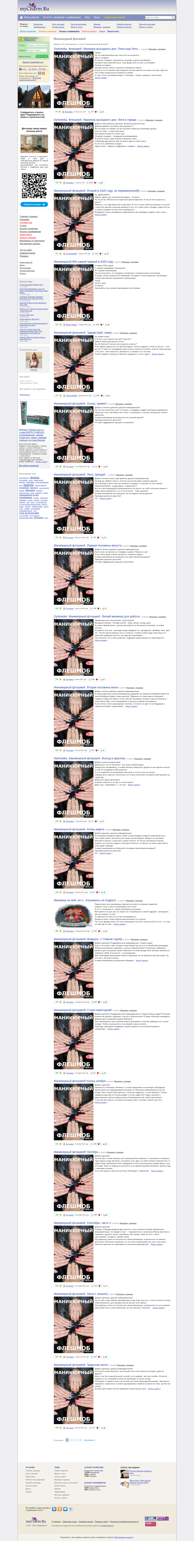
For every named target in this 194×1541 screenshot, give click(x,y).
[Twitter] (65, 1509)
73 (105, 609)
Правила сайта (101, 1521)
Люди (97, 17)
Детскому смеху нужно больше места (34, 129)
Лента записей (31, 17)
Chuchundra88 (71, 254)
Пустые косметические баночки (30, 504)
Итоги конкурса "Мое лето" (30, 319)
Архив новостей (26, 262)
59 (106, 1002)
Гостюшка (70, 467)
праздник (22, 502)
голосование (23, 480)
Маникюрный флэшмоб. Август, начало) (81, 1293)
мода (32, 493)
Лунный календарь (27, 271)
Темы (57, 1467)
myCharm (30, 1467)
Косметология (58, 27)
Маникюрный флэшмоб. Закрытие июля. (81, 1364)
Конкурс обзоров (28, 238)
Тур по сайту (26, 250)
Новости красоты (124, 24)
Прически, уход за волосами (65, 1483)
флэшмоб (39, 518)
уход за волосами (29, 513)
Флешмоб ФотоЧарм (26, 518)
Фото (87, 17)
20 (106, 467)
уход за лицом (34, 515)
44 (106, 931)
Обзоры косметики (28, 31)
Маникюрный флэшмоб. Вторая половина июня (86, 687)
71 (106, 1286)
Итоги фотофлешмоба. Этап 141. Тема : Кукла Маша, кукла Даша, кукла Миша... (34, 291)
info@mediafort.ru (107, 1526)
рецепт (21, 506)
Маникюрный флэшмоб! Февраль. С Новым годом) (88, 939)
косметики (59, 17)
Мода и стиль (76, 27)
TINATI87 (33, 370)
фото (46, 518)
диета (31, 480)
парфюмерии (74, 17)
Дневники (24, 219)
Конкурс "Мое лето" (27, 315)
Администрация (27, 253)
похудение (44, 500)
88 (106, 1215)
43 (105, 1073)
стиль (21, 508)
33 (104, 750)
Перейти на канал (32, 204)
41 (104, 679)
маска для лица (24, 493)
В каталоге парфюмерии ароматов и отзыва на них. (95, 1488)
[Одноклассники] (60, 1509)
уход (34, 511)
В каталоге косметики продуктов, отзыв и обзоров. (93, 1473)
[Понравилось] (59, 112)
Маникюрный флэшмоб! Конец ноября (80, 1081)
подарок (30, 500)
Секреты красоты (124, 27)
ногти (45, 493)
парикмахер (25, 497)
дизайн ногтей (38, 480)
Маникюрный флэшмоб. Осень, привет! (80, 403)
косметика (24, 488)
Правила (24, 256)
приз (27, 502)
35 (105, 538)
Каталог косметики (29, 228)
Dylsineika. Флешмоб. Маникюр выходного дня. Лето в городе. (95, 119)
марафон (39, 490)
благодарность (24, 478)
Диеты (22, 265)
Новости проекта (89, 31)
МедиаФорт (41, 1526)
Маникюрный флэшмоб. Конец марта (79, 829)
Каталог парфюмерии (30, 232)
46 (108, 325)
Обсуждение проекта (30, 244)
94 (109, 396)
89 (102, 183)
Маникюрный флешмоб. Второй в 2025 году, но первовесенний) (96, 190)
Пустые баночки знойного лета (31, 285)
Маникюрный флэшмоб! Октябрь (76, 1152)
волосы (34, 477)
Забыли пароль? (25, 56)
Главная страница (28, 216)
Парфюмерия (40, 27)
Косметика (38, 24)
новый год (38, 493)
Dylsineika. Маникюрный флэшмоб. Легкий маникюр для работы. (97, 616)
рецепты (28, 506)
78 (104, 892)
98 (104, 1428)
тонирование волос (25, 511)
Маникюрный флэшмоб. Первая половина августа (87, 545)
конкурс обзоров (40, 485)
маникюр (30, 490)
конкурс (28, 485)
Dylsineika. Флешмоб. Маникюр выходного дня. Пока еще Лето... (97, 48)
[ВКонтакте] (54, 1509)
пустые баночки (41, 502)
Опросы (23, 273)
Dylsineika (69, 112)
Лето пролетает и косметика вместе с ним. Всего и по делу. (34, 324)
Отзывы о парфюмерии (69, 31)
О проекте (56, 1521)
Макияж (97, 24)
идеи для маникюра (42, 482)
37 (103, 821)
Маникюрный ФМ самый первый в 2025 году (83, 261)
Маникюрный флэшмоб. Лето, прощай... (80, 474)
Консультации (25, 268)
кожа (20, 485)
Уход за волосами (78, 24)
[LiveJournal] (71, 1509)
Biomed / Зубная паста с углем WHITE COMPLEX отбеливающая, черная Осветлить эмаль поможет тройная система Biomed (33, 435)
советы (46, 506)
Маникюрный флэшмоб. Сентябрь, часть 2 (82, 1223)
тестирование (35, 508)
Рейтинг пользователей (35, 1480)
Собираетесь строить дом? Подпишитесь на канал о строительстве (32, 114)
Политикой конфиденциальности (30, 79)
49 (107, 254)
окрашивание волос (29, 495)
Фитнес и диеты (146, 27)
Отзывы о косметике (47, 31)
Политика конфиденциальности (124, 1521)
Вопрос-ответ (113, 31)
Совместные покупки (114, 17)
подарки (22, 500)
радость (44, 504)
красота (34, 488)
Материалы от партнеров (32, 241)
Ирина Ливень (71, 325)
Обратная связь (69, 1521)
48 (106, 1357)
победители (44, 498)
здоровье (30, 482)
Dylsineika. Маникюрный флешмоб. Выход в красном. (90, 758)
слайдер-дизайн (37, 506)
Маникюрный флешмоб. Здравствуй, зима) (83, 332)
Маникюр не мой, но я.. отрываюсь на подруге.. (85, 900)
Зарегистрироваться (32, 62)
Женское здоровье (147, 24)
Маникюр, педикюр (102, 27)
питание (36, 498)
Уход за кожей (58, 24)
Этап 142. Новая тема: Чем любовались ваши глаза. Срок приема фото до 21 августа (31, 331)
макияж (21, 490)
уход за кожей (24, 515)
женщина (22, 482)
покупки (36, 500)
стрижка (27, 508)
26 (103, 112)
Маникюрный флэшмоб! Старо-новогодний (83, 1010)
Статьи (102, 31)
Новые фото (26, 235)
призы (33, 502)
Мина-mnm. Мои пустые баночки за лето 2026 (140, 1481)
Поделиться (25, 395)
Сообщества (26, 222)
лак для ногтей (44, 488)
